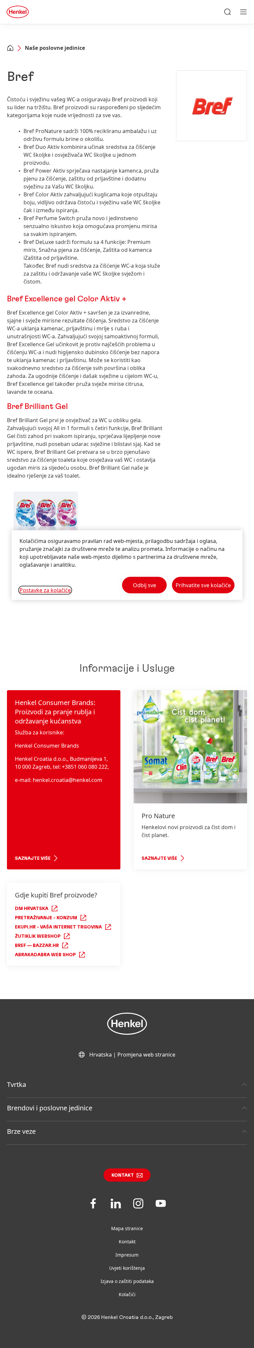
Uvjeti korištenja (127, 1268)
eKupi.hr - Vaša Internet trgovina (58, 927)
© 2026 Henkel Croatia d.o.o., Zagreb (127, 1317)
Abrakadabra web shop (45, 955)
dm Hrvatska (31, 908)
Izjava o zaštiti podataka (127, 1281)
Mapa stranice (127, 1228)
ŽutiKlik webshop (38, 936)
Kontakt (122, 1175)
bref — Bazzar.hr (37, 945)
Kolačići (127, 1294)
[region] (127, 565)
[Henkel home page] (10, 48)
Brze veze (21, 1131)
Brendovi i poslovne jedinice (49, 1107)
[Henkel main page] (18, 11)
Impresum (127, 1255)
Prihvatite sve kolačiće (203, 585)
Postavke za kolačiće (45, 590)
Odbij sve (144, 585)
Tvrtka (16, 1084)
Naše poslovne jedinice (55, 47)
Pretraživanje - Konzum (46, 918)
